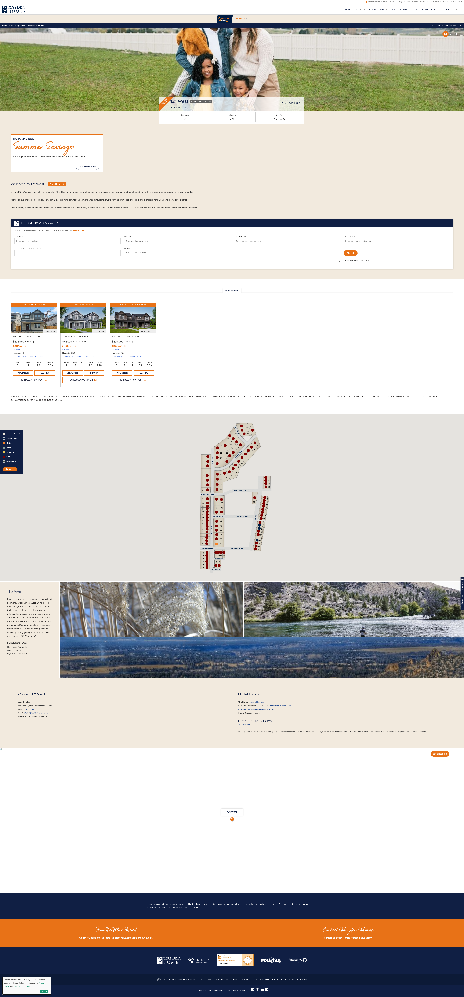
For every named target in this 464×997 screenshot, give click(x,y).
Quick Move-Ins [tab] (232, 291)
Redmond (31, 26)
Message (128, 248)
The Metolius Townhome (76, 336)
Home (4, 26)
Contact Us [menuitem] (448, 9)
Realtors (407, 2)
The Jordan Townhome (26, 336)
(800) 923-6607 (206, 979)
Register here (78, 230)
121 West (16, 350)
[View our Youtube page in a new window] (262, 990)
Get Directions (244, 725)
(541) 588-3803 (31, 709)
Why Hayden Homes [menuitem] (425, 9)
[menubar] (402, 9)
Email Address (240, 236)
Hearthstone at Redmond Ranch (282, 706)
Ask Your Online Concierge (462, 593)
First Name (19, 236)
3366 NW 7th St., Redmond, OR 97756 (29, 356)
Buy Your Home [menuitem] (399, 9)
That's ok (44, 991)
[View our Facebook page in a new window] (252, 991)
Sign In (445, 2)
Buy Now (45, 373)
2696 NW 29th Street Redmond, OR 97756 (256, 709)
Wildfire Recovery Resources (377, 2)
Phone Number (350, 236)
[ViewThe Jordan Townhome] (34, 318)
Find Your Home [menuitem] (350, 9)
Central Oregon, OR (17, 26)
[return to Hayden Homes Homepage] (169, 963)
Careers (391, 2)
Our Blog (399, 2)
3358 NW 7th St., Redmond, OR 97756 (78, 356)
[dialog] (26, 986)
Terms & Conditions (216, 990)
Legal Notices (201, 990)
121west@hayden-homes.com (36, 713)
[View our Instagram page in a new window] (257, 991)
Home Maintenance (418, 2)
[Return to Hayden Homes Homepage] (13, 9)
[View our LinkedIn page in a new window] (266, 991)
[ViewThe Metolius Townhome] (83, 318)
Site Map (242, 990)
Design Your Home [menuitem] (375, 9)
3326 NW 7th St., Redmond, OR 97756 (128, 356)
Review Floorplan (257, 702)
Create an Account (456, 2)
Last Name (129, 236)
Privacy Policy (231, 990)
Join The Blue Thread (434, 2)
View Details (23, 373)
